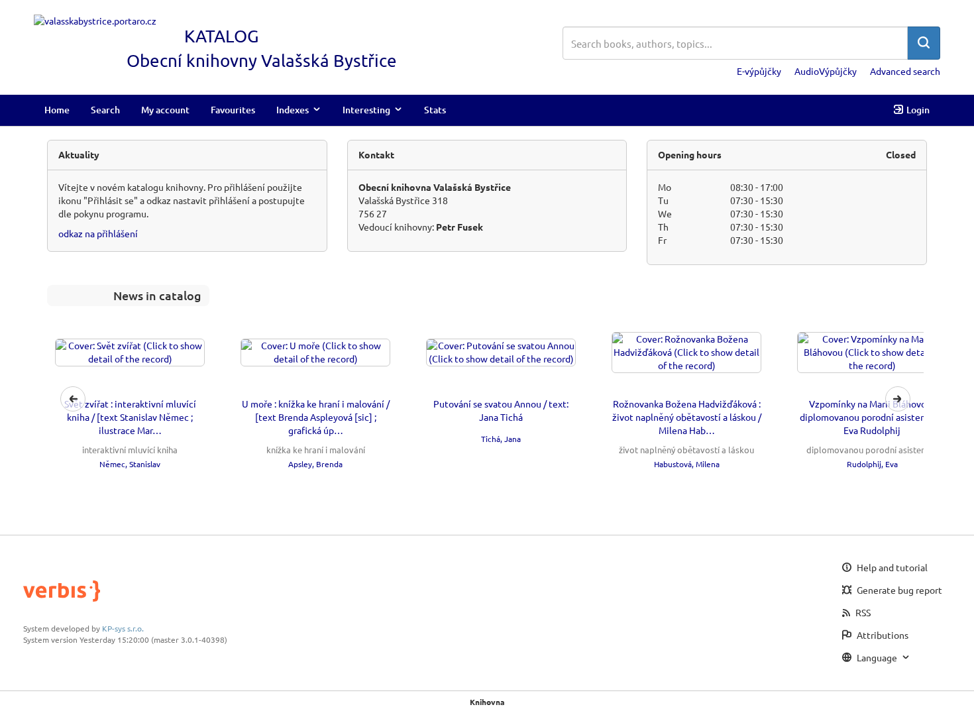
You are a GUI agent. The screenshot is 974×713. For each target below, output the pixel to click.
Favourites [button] (233, 109)
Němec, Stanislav (129, 464)
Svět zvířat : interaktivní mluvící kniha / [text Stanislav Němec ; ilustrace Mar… (130, 417)
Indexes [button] (292, 109)
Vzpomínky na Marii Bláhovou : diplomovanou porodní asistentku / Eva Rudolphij (872, 417)
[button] (485, 399)
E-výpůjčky (759, 71)
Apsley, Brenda (315, 464)
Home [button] (57, 109)
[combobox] (735, 43)
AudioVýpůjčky (825, 71)
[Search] (923, 43)
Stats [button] (435, 109)
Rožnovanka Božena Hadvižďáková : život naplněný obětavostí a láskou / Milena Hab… (686, 417)
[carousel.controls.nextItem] (897, 398)
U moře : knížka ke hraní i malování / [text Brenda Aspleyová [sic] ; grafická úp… (316, 417)
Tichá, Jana (501, 438)
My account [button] (165, 109)
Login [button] (918, 109)
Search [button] (105, 109)
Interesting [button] (366, 109)
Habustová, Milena (687, 464)
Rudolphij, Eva (872, 464)
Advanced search (905, 71)
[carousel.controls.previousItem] (72, 398)
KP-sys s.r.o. (123, 628)
